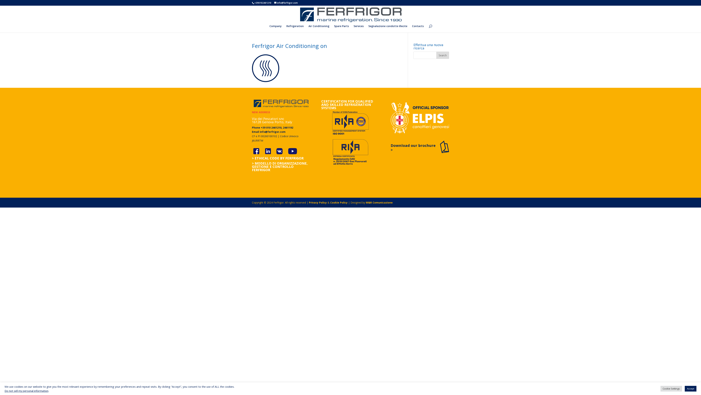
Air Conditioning (319, 26)
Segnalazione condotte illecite (387, 26)
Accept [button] (690, 388)
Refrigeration (295, 26)
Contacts (418, 26)
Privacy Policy (318, 202)
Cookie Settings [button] (671, 388)
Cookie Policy (339, 202)
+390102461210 (262, 2)
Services (359, 26)
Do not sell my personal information (26, 391)
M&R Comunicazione (379, 202)
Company (275, 26)
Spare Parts (341, 26)
